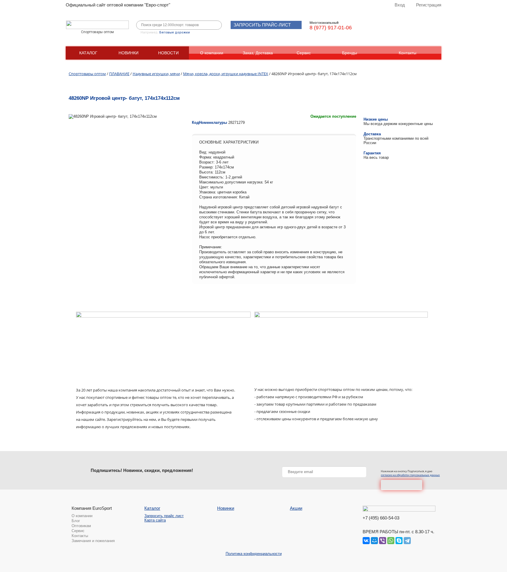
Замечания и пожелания (93, 541)
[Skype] (399, 540)
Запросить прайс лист (164, 516)
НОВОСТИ (168, 52)
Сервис (304, 52)
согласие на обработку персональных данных (410, 475)
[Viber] (382, 540)
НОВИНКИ (128, 52)
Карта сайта (155, 520)
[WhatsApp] (390, 540)
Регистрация (428, 4)
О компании (211, 52)
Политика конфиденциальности (254, 553)
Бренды (349, 52)
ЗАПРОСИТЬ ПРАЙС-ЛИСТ (262, 24)
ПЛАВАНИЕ (119, 73)
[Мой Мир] (374, 540)
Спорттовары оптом (87, 73)
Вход (400, 4)
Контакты (407, 52)
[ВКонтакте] (366, 540)
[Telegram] (407, 540)
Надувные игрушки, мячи (156, 73)
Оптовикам (81, 526)
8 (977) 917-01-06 (331, 28)
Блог (76, 521)
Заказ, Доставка (258, 52)
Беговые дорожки (174, 32)
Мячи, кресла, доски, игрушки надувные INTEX (225, 73)
